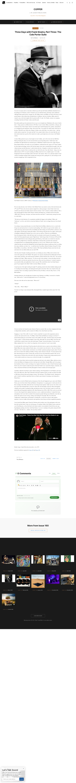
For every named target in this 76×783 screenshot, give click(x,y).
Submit (21, 779)
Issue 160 (42, 458)
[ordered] (32, 485)
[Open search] (67, 2)
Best (50, 473)
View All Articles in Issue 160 (38, 530)
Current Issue (55, 458)
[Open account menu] (69, 2)
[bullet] (33, 485)
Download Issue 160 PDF (38, 40)
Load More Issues (38, 615)
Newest (53, 473)
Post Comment (54, 497)
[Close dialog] (23, 769)
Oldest (58, 473)
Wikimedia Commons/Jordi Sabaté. (40, 200)
